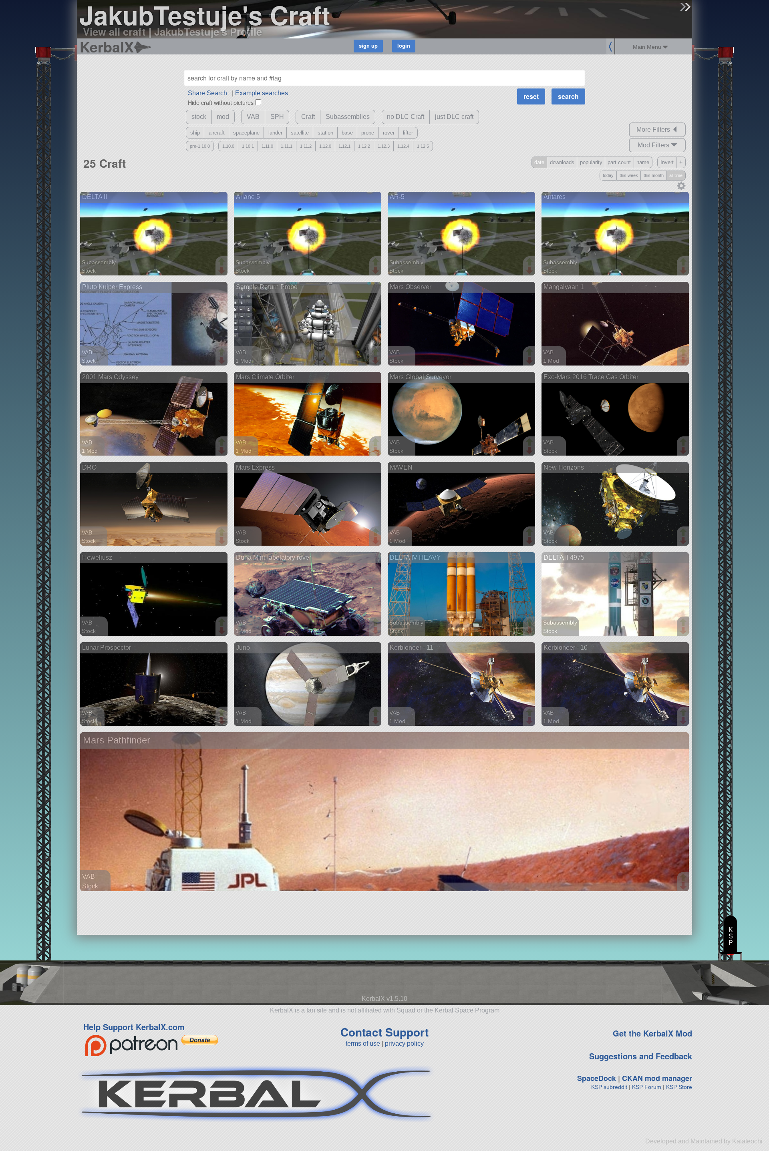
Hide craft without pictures (221, 102)
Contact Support (384, 1032)
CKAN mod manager (657, 1078)
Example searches (261, 93)
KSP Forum (646, 1087)
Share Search (207, 93)
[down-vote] (222, 271)
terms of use (363, 1043)
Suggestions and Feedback (640, 1056)
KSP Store (679, 1087)
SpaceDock (596, 1078)
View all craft (114, 31)
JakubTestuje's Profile (208, 31)
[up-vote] (222, 263)
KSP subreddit (609, 1087)
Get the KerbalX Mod (652, 1033)
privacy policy (404, 1043)
